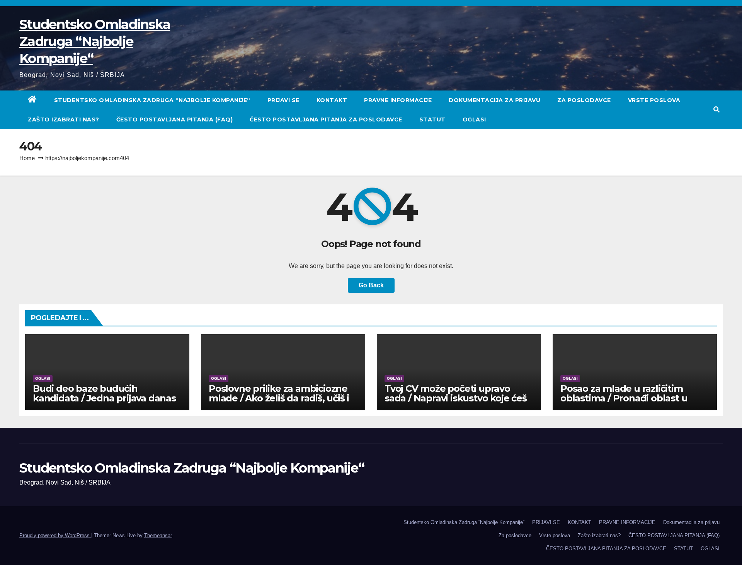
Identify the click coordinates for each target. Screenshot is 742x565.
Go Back (371, 285)
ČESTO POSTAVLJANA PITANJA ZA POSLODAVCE (326, 119)
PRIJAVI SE (283, 100)
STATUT (432, 119)
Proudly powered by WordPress (55, 535)
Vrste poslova (654, 100)
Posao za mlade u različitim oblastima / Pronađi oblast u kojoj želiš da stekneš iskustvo (628, 398)
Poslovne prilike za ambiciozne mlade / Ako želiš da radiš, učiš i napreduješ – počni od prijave (279, 398)
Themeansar (158, 535)
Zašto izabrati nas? (63, 119)
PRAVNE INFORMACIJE (398, 100)
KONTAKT (332, 100)
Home (27, 158)
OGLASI (474, 119)
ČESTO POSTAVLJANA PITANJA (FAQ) (174, 119)
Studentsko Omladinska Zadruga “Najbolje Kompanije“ (94, 41)
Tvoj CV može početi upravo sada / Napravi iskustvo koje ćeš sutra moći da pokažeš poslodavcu (456, 403)
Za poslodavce (584, 100)
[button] (716, 109)
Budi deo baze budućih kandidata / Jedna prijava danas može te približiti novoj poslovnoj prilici (107, 403)
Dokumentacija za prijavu (494, 100)
